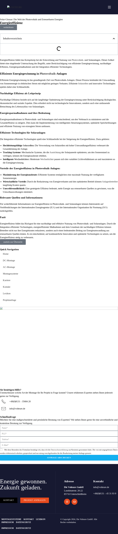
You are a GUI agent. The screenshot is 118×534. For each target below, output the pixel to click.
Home (5, 254)
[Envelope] (75, 502)
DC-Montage (9, 260)
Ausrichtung (55, 152)
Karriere (6, 280)
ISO (105, 207)
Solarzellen (83, 83)
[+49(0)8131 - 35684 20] (3, 401)
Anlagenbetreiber (110, 181)
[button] (114, 38)
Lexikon (7, 293)
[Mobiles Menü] (109, 7)
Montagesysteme (10, 273)
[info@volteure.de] (3, 408)
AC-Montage (9, 267)
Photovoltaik (77, 60)
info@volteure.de (17, 408)
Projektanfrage (9, 300)
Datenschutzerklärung (59, 450)
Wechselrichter (21, 159)
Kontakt (6, 287)
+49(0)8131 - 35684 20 (20, 401)
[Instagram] (67, 502)
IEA (53, 207)
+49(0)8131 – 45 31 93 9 (104, 493)
